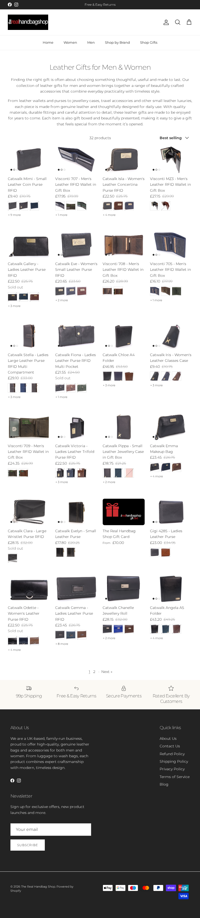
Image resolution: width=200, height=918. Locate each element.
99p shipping (88, 7)
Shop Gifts (148, 42)
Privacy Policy (172, 769)
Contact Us (170, 746)
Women (70, 42)
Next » (106, 671)
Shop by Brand (117, 42)
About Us (168, 738)
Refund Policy (172, 754)
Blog (164, 784)
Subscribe (27, 845)
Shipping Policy (174, 761)
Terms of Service (175, 776)
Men (91, 42)
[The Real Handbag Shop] (28, 22)
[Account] (165, 22)
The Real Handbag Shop (38, 886)
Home (48, 42)
